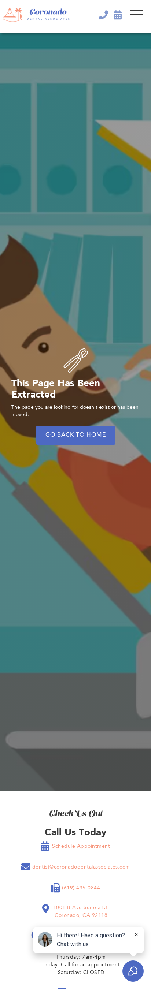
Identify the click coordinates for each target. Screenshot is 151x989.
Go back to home (75, 435)
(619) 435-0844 (81, 888)
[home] (36, 14)
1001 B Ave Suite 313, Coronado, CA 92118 (81, 911)
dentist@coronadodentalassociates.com (81, 867)
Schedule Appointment (81, 846)
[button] (136, 15)
